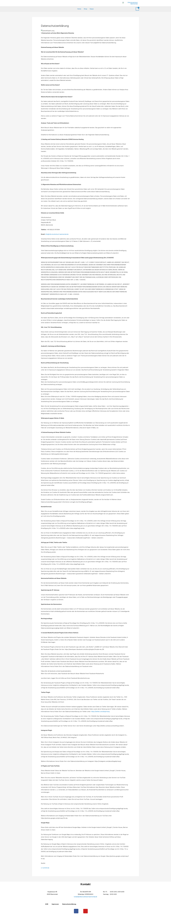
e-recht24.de (45, 868)
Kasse (92, 9)
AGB (46, 904)
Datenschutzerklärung (69, 904)
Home (79, 9)
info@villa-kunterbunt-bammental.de (56, 234)
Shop (85, 9)
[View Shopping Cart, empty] (137, 9)
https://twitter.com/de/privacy (100, 711)
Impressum (55, 904)
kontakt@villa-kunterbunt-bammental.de (85, 896)
